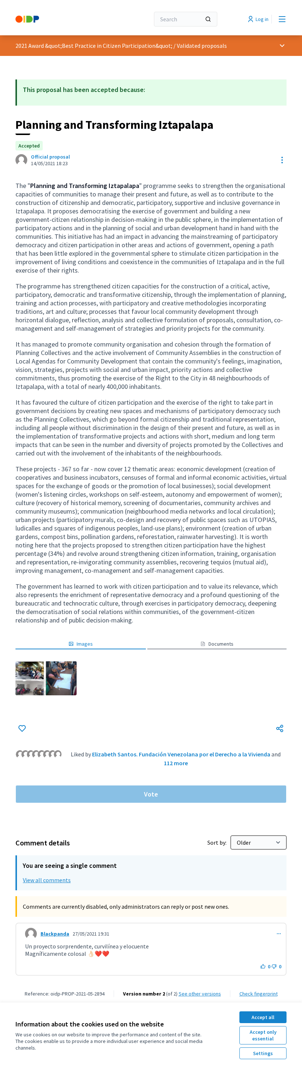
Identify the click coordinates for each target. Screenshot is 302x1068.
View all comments (47, 880)
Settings (263, 1053)
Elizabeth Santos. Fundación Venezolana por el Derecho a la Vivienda (181, 754)
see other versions (200, 993)
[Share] (280, 728)
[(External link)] (46, 678)
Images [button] (85, 644)
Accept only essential (263, 1035)
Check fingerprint (258, 993)
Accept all (263, 1017)
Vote (151, 794)
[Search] (208, 19)
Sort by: (217, 842)
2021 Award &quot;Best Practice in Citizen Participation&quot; (93, 45)
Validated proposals (202, 45)
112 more (176, 763)
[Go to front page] (64, 19)
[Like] (22, 728)
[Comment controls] (278, 933)
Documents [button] (220, 644)
